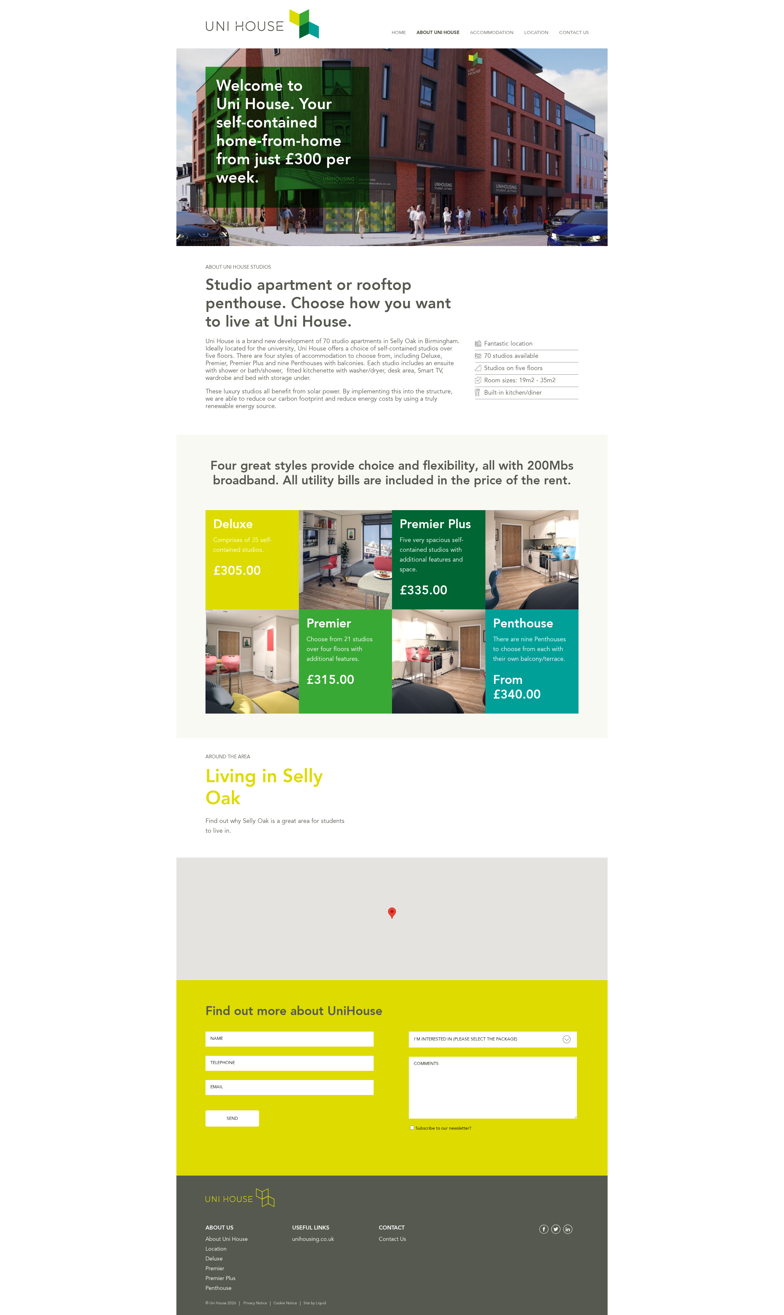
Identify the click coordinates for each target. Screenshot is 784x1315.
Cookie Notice (285, 1303)
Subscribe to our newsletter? (443, 1129)
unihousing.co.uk (313, 1239)
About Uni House (438, 33)
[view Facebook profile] (543, 1232)
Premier (329, 624)
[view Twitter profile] (555, 1232)
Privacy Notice (255, 1303)
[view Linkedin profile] (567, 1232)
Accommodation (492, 33)
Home (399, 33)
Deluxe (233, 525)
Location (536, 33)
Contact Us (574, 33)
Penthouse (523, 624)
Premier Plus (435, 525)
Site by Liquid (314, 1303)
